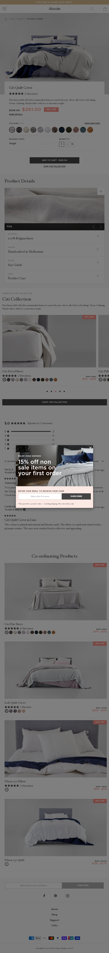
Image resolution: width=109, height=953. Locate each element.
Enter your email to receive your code (41, 491)
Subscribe (76, 496)
